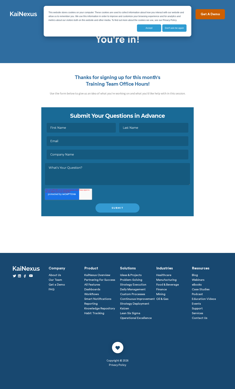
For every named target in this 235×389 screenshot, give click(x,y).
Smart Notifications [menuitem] (97, 298)
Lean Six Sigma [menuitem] (130, 313)
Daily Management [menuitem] (133, 289)
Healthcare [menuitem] (163, 275)
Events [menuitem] (196, 303)
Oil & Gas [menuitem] (162, 298)
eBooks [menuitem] (197, 284)
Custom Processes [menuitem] (132, 294)
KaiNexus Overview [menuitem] (97, 275)
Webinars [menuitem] (198, 279)
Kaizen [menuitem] (124, 308)
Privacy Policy (117, 365)
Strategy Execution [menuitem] (133, 284)
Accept (149, 28)
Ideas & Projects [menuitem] (131, 275)
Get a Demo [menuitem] (57, 284)
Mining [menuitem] (160, 294)
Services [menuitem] (197, 313)
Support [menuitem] (197, 308)
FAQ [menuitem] (51, 289)
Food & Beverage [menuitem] (167, 284)
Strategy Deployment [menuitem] (134, 303)
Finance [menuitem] (161, 289)
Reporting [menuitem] (91, 303)
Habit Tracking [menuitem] (94, 313)
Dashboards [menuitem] (92, 289)
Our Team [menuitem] (55, 279)
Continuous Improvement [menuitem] (137, 298)
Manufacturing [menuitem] (166, 279)
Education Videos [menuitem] (204, 298)
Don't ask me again (174, 28)
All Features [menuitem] (92, 284)
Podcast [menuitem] (197, 294)
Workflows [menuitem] (91, 294)
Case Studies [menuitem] (200, 289)
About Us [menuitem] (55, 275)
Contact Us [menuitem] (199, 318)
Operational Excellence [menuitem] (136, 318)
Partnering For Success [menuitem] (99, 279)
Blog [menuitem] (195, 275)
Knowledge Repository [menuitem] (99, 308)
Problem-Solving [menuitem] (131, 279)
